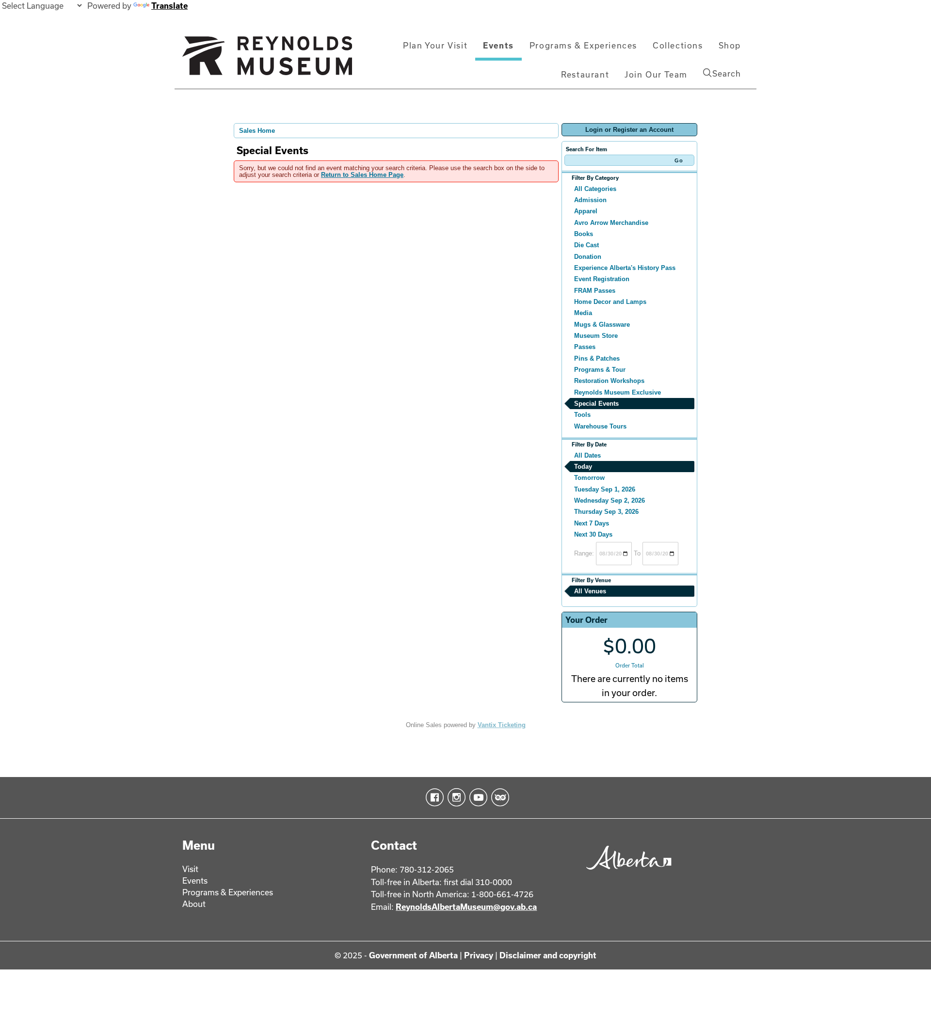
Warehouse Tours (600, 426)
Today (583, 466)
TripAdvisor (498, 797)
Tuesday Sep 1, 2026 (604, 489)
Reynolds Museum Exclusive (617, 392)
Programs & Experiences (583, 45)
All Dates (587, 455)
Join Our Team (656, 74)
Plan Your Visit (435, 45)
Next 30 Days (593, 534)
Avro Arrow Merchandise (611, 222)
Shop (730, 45)
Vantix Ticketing (502, 725)
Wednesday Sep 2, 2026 (609, 500)
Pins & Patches (597, 358)
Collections (678, 45)
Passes (584, 346)
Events (498, 45)
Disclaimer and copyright (547, 955)
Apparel (585, 211)
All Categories (595, 188)
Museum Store (596, 335)
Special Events (596, 403)
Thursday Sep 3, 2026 (606, 511)
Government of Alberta (413, 955)
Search (726, 73)
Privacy (478, 955)
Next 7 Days (591, 523)
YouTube (476, 797)
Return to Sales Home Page (362, 174)
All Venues (590, 591)
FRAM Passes (594, 290)
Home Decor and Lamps (610, 301)
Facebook (433, 797)
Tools (582, 414)
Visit (190, 868)
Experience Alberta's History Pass (624, 267)
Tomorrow (589, 477)
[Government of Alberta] (626, 872)
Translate (169, 5)
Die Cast (586, 245)
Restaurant (585, 74)
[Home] (267, 60)
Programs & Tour (600, 369)
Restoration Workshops (609, 380)
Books (583, 234)
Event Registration (601, 279)
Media (583, 313)
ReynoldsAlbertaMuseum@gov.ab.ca (466, 906)
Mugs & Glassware (602, 324)
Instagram (455, 797)
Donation (587, 256)
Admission (590, 200)
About (194, 903)
